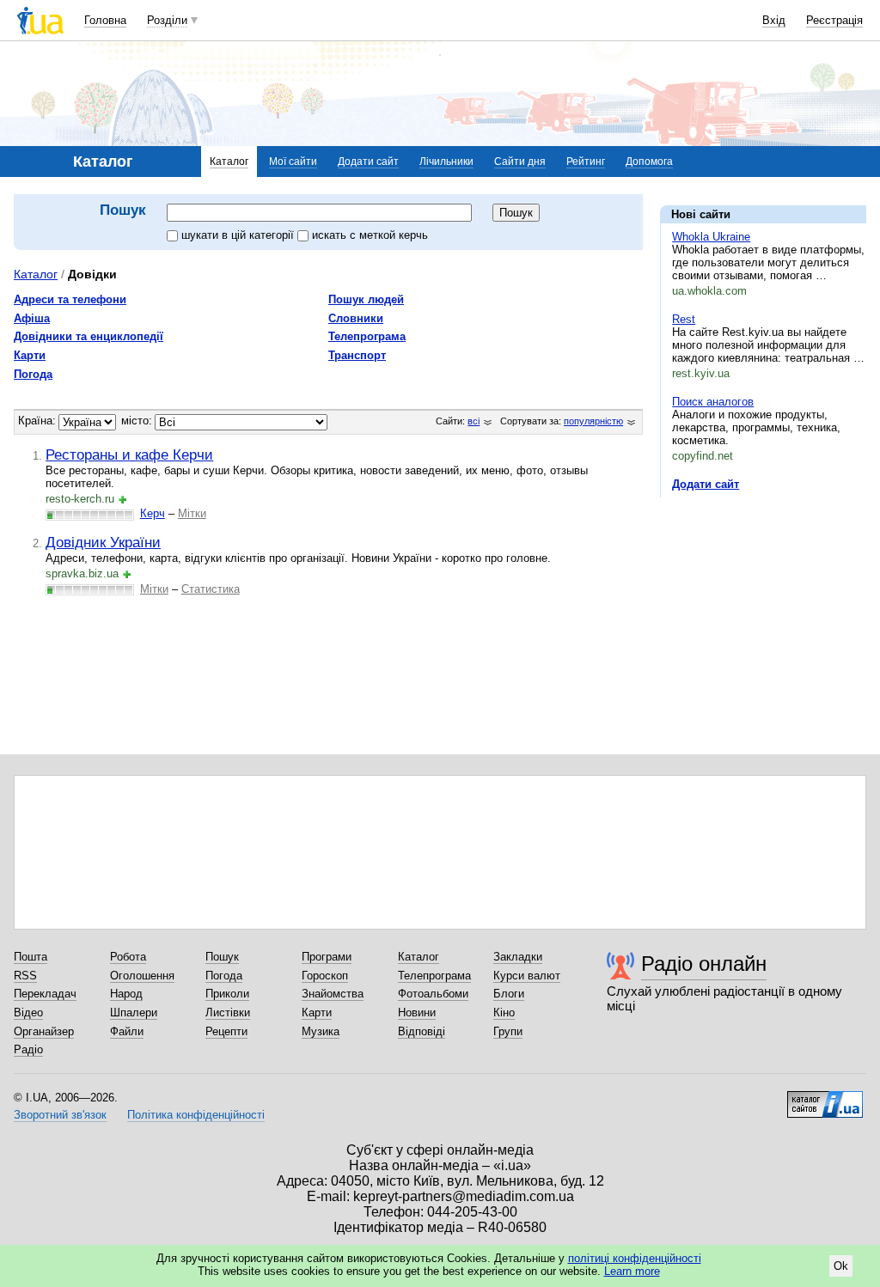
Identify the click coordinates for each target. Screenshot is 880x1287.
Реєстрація (834, 20)
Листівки (227, 1012)
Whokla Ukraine (711, 236)
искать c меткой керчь (370, 235)
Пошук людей (366, 299)
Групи (507, 1031)
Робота (128, 956)
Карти (30, 355)
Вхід (773, 20)
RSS (25, 975)
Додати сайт (368, 162)
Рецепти (226, 1031)
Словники (355, 318)
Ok (841, 1266)
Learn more (632, 1271)
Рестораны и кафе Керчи (129, 454)
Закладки (517, 956)
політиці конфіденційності (634, 1258)
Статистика (210, 589)
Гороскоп (325, 975)
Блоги (508, 993)
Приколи (227, 993)
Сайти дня (520, 162)
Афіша (32, 318)
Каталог (229, 162)
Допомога (649, 162)
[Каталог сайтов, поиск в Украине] (825, 1098)
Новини (417, 1012)
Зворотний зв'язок (60, 1114)
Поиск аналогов (713, 401)
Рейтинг (585, 162)
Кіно (504, 1012)
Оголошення (142, 975)
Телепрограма (367, 336)
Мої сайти (293, 162)
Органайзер (44, 1031)
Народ (126, 993)
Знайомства (333, 993)
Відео (28, 1012)
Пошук (222, 956)
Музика (320, 1031)
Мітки (192, 513)
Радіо (28, 1049)
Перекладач (45, 993)
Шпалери (133, 1012)
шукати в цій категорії (239, 235)
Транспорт (357, 355)
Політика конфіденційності (196, 1114)
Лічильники (446, 162)
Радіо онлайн (704, 963)
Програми (326, 956)
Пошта (30, 956)
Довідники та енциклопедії (88, 336)
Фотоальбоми (433, 993)
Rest (683, 319)
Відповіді (421, 1031)
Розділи (167, 20)
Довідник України (103, 542)
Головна (105, 20)
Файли (127, 1031)
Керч (152, 513)
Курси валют (526, 975)
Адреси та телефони (70, 299)
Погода (33, 374)
